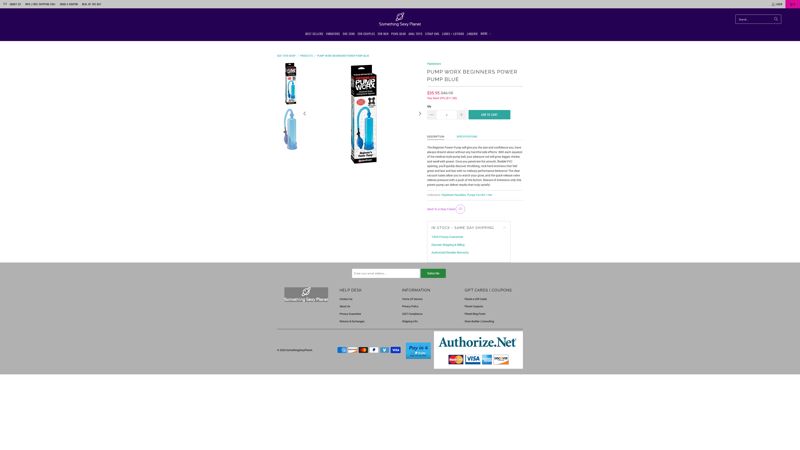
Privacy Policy (410, 306)
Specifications (467, 136)
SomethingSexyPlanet (299, 350)
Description (435, 136)
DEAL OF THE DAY (91, 4)
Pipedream (434, 63)
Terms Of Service (412, 299)
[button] (486, 34)
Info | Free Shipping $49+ (40, 4)
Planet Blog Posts (475, 313)
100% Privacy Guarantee (447, 237)
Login (779, 4)
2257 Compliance (412, 313)
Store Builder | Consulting (479, 321)
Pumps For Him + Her (479, 194)
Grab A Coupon (69, 4)
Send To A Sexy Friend (441, 209)
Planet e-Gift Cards (476, 299)
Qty (429, 106)
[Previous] (305, 113)
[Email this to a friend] (460, 209)
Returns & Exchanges (352, 321)
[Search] (776, 19)
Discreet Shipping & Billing (448, 244)
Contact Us (346, 299)
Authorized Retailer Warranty (450, 252)
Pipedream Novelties (453, 194)
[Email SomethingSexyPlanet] (5, 4)
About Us (15, 4)
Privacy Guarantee (350, 313)
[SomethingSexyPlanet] (400, 19)
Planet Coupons (474, 306)
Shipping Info (410, 321)
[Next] (419, 113)
